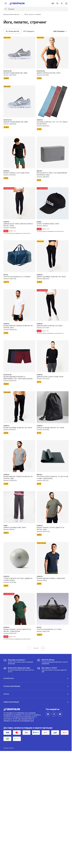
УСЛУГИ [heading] (6, 685)
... (21, 14)
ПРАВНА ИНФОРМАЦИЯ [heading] (11, 693)
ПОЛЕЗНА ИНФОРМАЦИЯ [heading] (11, 678)
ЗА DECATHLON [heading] (8, 670)
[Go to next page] (43, 648)
